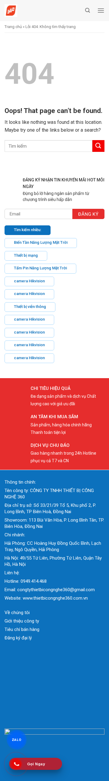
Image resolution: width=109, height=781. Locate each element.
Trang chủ (13, 26)
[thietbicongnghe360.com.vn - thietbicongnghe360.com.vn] (43, 10)
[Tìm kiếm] (87, 10)
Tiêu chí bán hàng (22, 629)
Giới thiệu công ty (22, 621)
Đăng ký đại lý (18, 638)
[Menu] (100, 10)
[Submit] (98, 146)
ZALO (16, 739)
